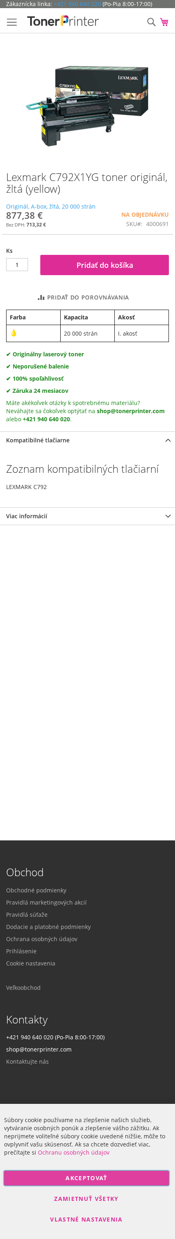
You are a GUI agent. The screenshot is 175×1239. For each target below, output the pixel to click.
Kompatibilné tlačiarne (38, 440)
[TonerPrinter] (63, 21)
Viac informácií (26, 516)
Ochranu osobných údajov (73, 1152)
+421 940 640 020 (77, 4)
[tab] (87, 440)
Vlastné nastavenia (86, 1219)
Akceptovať (86, 1178)
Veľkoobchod (23, 987)
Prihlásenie (21, 951)
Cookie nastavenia (30, 963)
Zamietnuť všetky (86, 1198)
